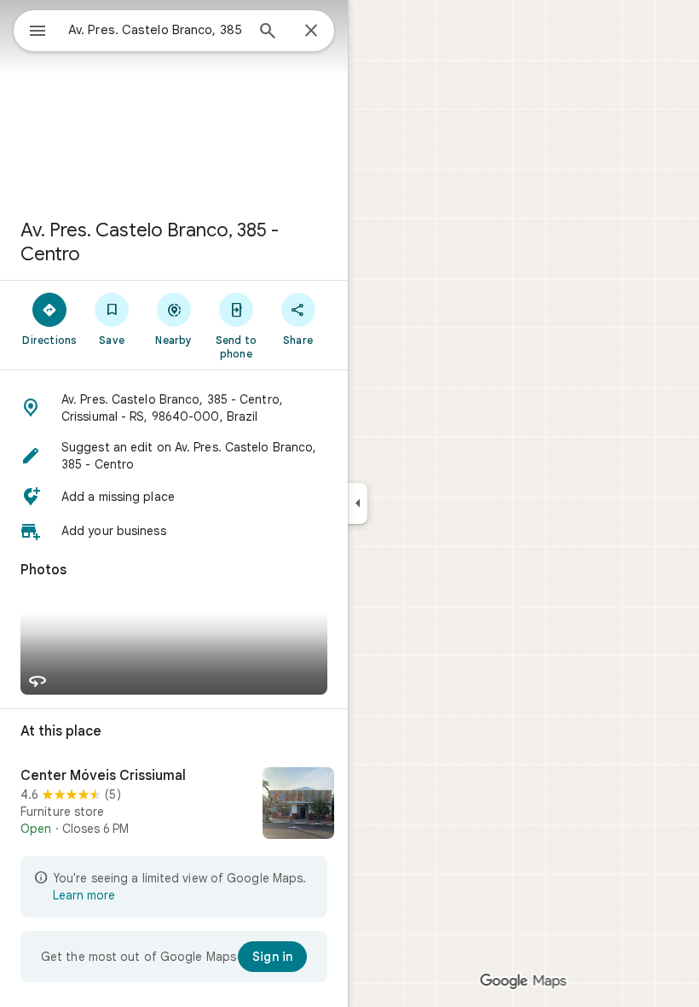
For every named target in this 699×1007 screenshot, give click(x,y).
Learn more (84, 895)
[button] (174, 408)
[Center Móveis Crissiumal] (174, 805)
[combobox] (156, 30)
